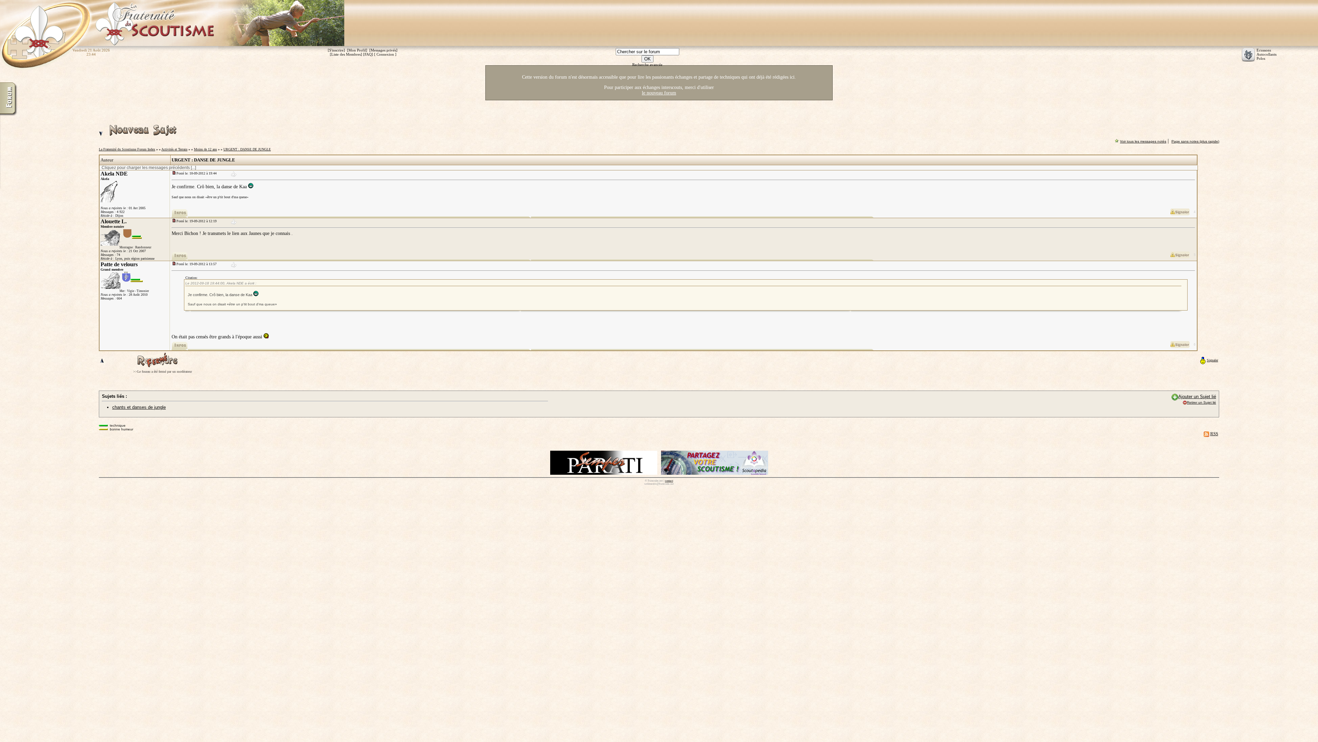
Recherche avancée (647, 65)
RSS (1214, 433)
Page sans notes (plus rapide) (1195, 141)
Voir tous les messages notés (1143, 141)
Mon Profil (357, 50)
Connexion (385, 54)
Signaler (1212, 360)
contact (669, 480)
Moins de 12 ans (205, 149)
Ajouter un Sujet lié (1197, 396)
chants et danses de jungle (139, 407)
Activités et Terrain (174, 149)
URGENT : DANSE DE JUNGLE (247, 149)
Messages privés (383, 50)
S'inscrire (336, 50)
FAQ (368, 54)
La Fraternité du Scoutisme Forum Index (127, 149)
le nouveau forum (659, 92)
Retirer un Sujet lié (1201, 402)
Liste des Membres (346, 54)
